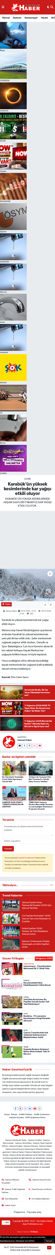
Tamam (49, 1241)
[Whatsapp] (39, 1108)
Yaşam (44, 18)
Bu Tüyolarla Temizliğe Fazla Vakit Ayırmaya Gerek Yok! (12, 779)
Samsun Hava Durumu (41, 1180)
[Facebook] (24, 746)
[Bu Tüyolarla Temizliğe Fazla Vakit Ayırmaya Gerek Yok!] (14, 768)
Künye (7, 1114)
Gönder (8, 849)
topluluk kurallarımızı (27, 858)
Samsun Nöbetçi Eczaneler (10, 1181)
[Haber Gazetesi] (25, 7)
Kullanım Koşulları (16, 1117)
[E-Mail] (19, 746)
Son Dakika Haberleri (41, 1199)
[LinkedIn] (30, 1108)
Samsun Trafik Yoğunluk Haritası (13, 1190)
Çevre (27, 479)
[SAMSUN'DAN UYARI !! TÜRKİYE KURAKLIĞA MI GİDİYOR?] (14, 793)
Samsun (17, 18)
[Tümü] (51, 885)
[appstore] (19, 1213)
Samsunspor (31, 18)
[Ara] (51, 7)
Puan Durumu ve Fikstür (42, 1189)
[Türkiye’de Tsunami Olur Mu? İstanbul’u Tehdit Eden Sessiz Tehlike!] (41, 768)
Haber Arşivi (10, 1205)
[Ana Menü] (3, 7)
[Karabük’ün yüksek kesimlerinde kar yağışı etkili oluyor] (27, 585)
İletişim (14, 1114)
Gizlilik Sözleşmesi (42, 1114)
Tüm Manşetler (11, 1199)
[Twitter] (29, 746)
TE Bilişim (34, 1232)
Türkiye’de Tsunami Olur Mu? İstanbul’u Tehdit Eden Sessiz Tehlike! (40, 779)
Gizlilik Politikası (25, 1114)
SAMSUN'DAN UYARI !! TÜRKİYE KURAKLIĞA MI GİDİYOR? (12, 804)
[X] (20, 1108)
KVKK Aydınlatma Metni (35, 1117)
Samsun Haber (11, 611)
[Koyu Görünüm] (48, 7)
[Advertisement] (27, 539)
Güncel (6, 18)
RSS (7, 1223)
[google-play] (34, 1213)
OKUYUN (39, 1241)
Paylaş (8, 604)
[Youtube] (39, 746)
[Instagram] (34, 746)
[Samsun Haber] (8, 742)
